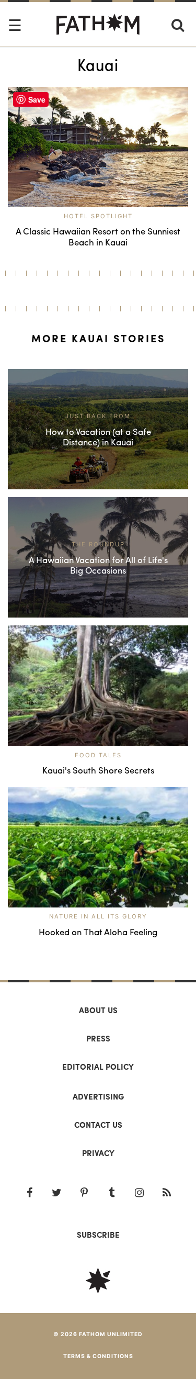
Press (98, 1038)
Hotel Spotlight (98, 216)
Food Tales (98, 755)
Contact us (98, 1124)
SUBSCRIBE (98, 1234)
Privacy (98, 1153)
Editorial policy (98, 1066)
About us (98, 1010)
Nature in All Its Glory (98, 916)
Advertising (98, 1096)
